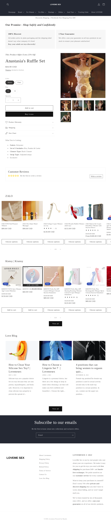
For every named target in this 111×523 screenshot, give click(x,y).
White (10, 82)
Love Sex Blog (44, 478)
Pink (19, 82)
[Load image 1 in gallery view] (65, 105)
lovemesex (52, 519)
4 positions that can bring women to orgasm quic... (89, 368)
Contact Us (43, 474)
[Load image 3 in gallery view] (89, 105)
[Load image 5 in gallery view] (65, 117)
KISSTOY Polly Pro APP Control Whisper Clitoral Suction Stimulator (52, 290)
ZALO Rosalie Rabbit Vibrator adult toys (74, 224)
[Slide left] (50, 249)
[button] (7, 4)
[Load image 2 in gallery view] (77, 105)
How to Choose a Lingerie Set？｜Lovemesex (51, 368)
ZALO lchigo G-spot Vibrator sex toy (53, 224)
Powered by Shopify (61, 519)
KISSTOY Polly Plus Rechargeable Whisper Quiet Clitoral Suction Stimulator (95, 290)
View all (55, 324)
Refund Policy (44, 467)
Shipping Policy (44, 459)
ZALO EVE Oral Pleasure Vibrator (10, 224)
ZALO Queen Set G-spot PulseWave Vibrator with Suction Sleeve (94, 225)
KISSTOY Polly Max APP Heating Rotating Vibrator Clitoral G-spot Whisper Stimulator (73, 291)
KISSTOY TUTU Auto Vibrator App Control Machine (11, 290)
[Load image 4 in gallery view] (100, 105)
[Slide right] (60, 249)
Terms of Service (45, 470)
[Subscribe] (72, 435)
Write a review (96, 176)
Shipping (8, 70)
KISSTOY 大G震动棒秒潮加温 (32, 289)
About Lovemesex (45, 455)
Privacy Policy (44, 463)
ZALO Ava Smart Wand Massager (30, 224)
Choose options (12, 242)
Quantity (8, 96)
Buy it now (29, 114)
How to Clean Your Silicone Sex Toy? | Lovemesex (19, 368)
